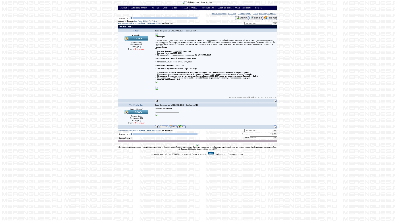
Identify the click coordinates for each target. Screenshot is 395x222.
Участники (232, 13)
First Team (155, 8)
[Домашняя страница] (173, 126)
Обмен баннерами (243, 8)
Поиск (255, 13)
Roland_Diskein (143, 21)
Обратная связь (225, 8)
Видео (174, 8)
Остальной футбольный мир (134, 23)
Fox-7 (151, 21)
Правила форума (244, 13)
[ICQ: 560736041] (182, 126)
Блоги (165, 8)
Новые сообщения (219, 13)
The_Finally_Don (136, 105)
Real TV (258, 8)
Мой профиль (264, 13)
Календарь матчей (139, 8)
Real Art (184, 8)
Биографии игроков (154, 23)
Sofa (135, 21)
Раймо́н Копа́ (168, 23)
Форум (194, 8)
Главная (123, 8)
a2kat (155, 21)
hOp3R (136, 31)
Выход (273, 13)
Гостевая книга (207, 8)
